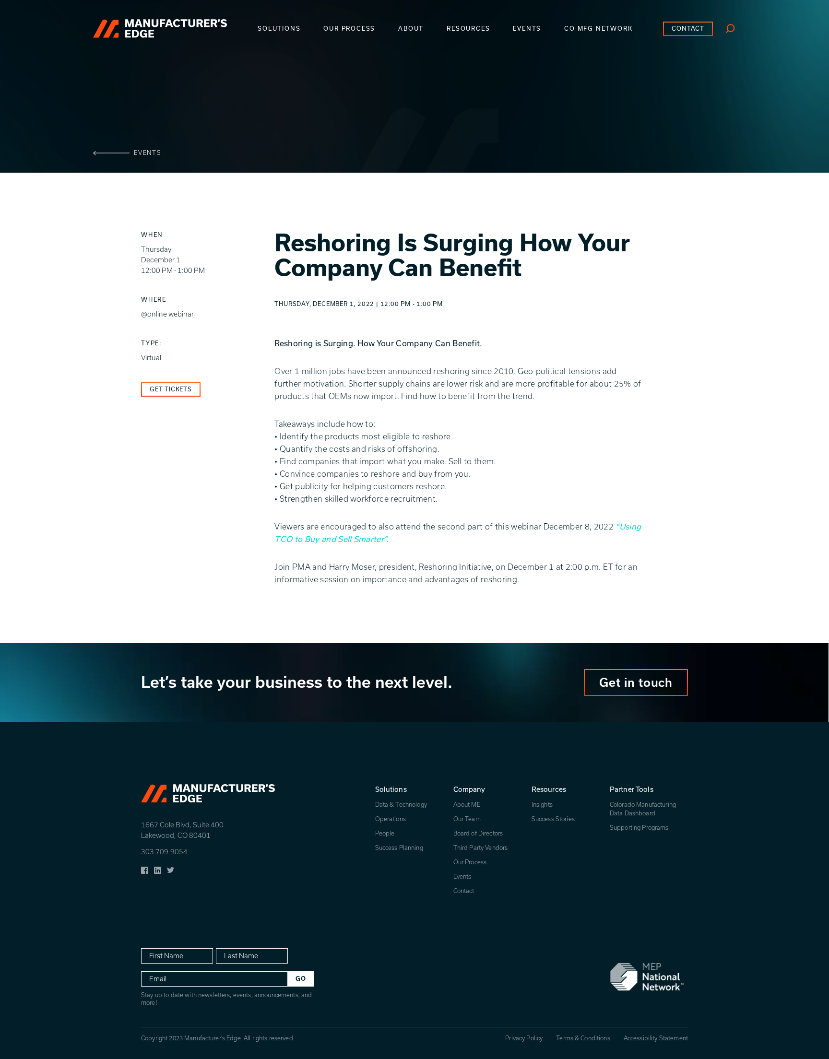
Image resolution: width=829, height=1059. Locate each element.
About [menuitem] (411, 28)
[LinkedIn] (157, 869)
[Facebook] (144, 869)
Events (148, 153)
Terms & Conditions (583, 1038)
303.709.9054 (164, 852)
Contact (463, 891)
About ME (466, 804)
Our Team (467, 819)
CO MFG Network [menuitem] (598, 28)
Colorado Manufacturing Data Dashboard (643, 808)
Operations (390, 819)
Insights (542, 804)
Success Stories (553, 819)
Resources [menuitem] (468, 28)
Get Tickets (171, 389)
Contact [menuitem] (688, 28)
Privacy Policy (524, 1038)
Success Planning (399, 848)
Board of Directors (478, 833)
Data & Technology (401, 804)
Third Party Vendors (480, 848)
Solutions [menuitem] (279, 28)
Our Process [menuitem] (349, 28)
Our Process (470, 862)
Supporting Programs (639, 827)
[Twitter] (170, 869)
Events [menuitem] (527, 28)
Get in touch (636, 682)
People (385, 833)
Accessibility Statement (656, 1038)
